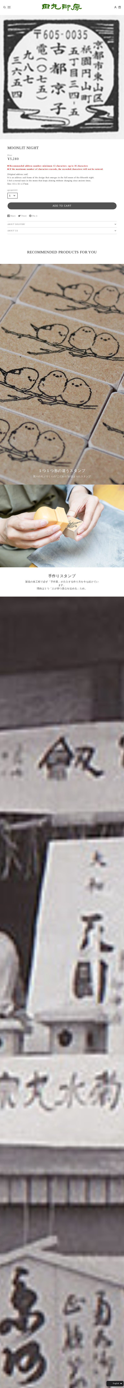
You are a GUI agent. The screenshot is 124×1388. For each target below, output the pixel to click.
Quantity (12, 190)
